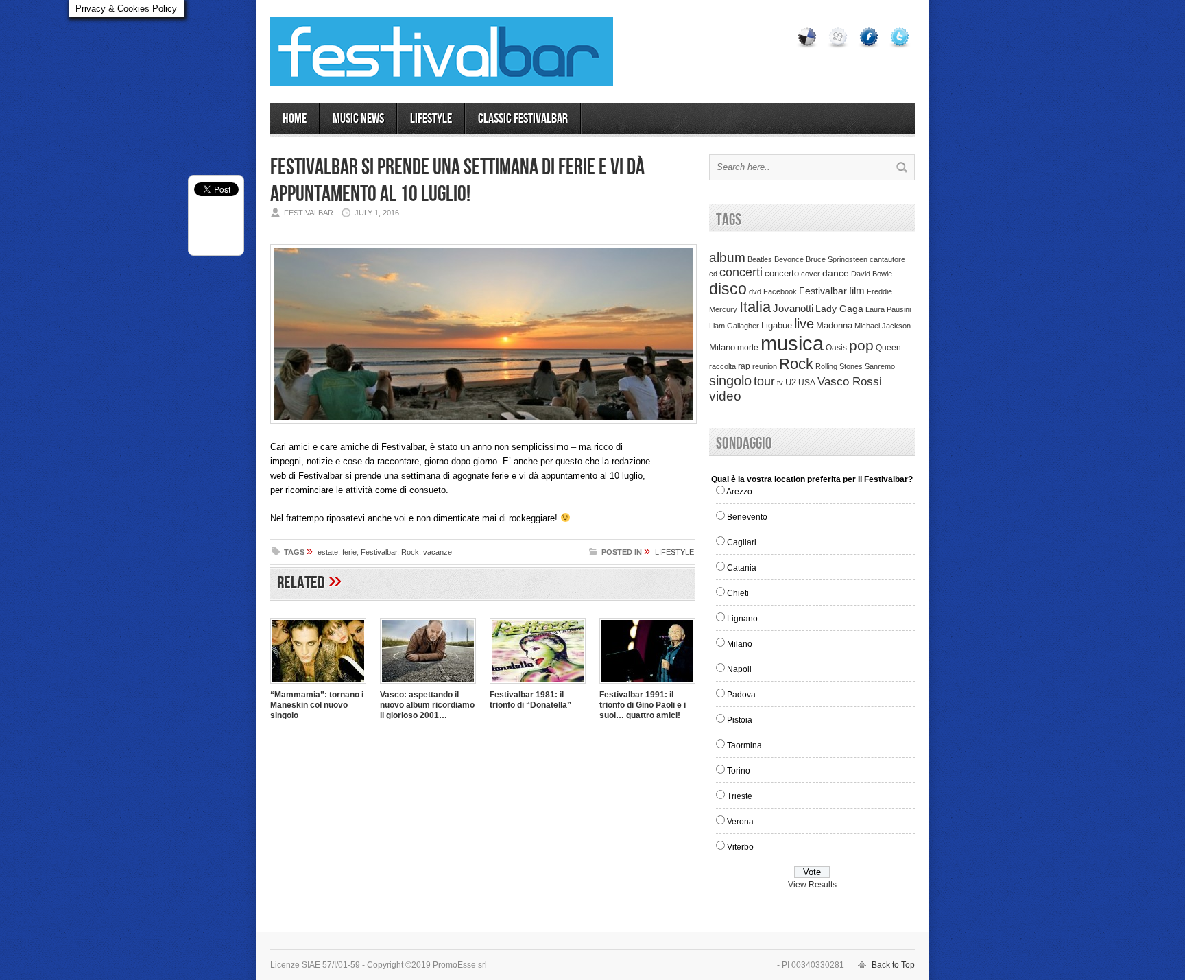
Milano (722, 347)
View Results (812, 884)
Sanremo (880, 366)
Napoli (739, 669)
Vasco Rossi (849, 381)
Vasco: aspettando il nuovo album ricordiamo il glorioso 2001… (427, 705)
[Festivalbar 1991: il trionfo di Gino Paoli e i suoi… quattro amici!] (647, 685)
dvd (755, 291)
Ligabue (776, 325)
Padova (741, 695)
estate (328, 552)
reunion (764, 366)
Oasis (836, 348)
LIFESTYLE (431, 118)
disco (728, 289)
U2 (790, 382)
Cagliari (741, 542)
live (804, 323)
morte (747, 347)
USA (806, 382)
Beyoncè (789, 259)
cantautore (887, 259)
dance (835, 273)
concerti (741, 272)
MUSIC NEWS (358, 118)
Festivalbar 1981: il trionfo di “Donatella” (530, 700)
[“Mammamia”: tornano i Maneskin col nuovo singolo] (318, 685)
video (725, 396)
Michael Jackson (882, 326)
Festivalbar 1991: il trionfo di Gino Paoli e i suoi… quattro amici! (642, 705)
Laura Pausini (888, 309)
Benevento (747, 517)
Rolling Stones (839, 366)
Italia (755, 306)
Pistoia (739, 720)
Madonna (834, 325)
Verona (740, 821)
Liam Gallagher (734, 326)
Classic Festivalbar (523, 118)
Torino (738, 771)
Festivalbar (379, 552)
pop (861, 345)
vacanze (437, 552)
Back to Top (893, 965)
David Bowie (871, 274)
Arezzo (739, 492)
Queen (888, 347)
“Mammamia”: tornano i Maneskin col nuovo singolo (316, 705)
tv (780, 383)
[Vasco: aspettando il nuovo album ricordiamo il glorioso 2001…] (428, 685)
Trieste (739, 796)
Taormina (744, 745)
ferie (349, 552)
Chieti (738, 593)
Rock (410, 552)
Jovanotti (793, 308)
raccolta (722, 366)
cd (713, 274)
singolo (730, 380)
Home (295, 118)
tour (764, 381)
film (857, 290)
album (727, 257)
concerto (782, 273)
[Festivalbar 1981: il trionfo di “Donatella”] (538, 685)
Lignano (742, 618)
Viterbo (740, 847)
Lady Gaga (839, 308)
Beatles (759, 259)
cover (810, 274)
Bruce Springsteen (836, 259)
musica (792, 343)
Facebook (780, 291)
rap (744, 366)
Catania (741, 568)
